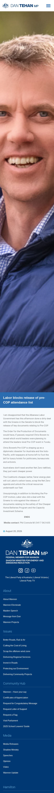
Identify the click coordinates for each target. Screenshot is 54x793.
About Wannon (10, 599)
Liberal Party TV (27, 581)
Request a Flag (10, 715)
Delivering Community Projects (17, 674)
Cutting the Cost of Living (14, 645)
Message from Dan (12, 616)
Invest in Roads (10, 663)
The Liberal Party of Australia (19, 577)
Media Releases (10, 744)
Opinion (6, 761)
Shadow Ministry (11, 750)
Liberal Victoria (41, 577)
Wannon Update (10, 773)
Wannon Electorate (12, 605)
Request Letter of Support (15, 709)
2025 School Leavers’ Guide (16, 726)
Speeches (8, 755)
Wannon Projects (11, 622)
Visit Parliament (10, 721)
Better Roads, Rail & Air (14, 640)
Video (6, 767)
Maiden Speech (10, 611)
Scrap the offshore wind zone (16, 651)
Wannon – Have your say (14, 692)
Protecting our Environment (15, 668)
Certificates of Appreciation (15, 698)
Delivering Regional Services (16, 657)
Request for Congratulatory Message (20, 703)
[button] (48, 5)
